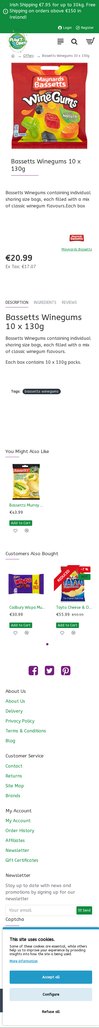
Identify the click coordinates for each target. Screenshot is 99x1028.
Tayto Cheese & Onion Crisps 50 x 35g (74, 607)
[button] (47, 644)
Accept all (51, 977)
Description (17, 302)
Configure (51, 994)
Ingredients (45, 302)
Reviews (69, 302)
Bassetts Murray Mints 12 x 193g (27, 505)
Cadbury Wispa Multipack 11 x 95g (27, 607)
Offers (28, 56)
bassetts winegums (42, 391)
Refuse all (51, 1012)
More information (24, 961)
